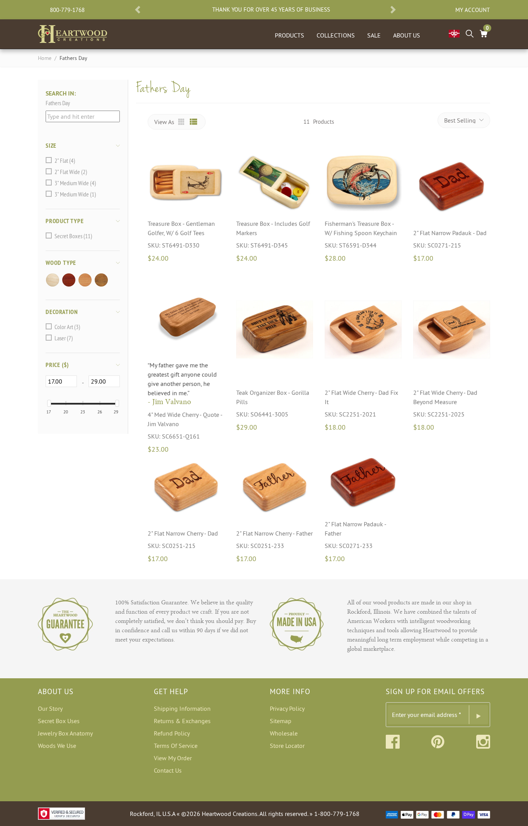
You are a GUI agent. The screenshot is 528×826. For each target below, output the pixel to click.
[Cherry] (86, 280)
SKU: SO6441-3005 (262, 414)
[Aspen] (53, 280)
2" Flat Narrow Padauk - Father (355, 528)
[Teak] (102, 280)
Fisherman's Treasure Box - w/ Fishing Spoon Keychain (361, 228)
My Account (472, 10)
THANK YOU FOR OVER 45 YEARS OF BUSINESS (271, 9)
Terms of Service (176, 745)
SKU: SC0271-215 (437, 245)
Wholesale (284, 733)
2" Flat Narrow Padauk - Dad (450, 233)
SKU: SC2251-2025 (439, 414)
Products (289, 35)
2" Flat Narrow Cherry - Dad (183, 533)
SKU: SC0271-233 (349, 546)
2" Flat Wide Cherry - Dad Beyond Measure (445, 397)
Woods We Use (57, 745)
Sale (374, 35)
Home (44, 58)
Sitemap (280, 721)
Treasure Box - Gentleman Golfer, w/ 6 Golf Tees (181, 228)
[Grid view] (182, 122)
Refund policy (172, 733)
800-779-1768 (67, 10)
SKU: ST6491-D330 (173, 245)
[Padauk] (70, 280)
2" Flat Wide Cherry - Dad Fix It (361, 397)
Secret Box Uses (59, 721)
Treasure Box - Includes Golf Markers (273, 228)
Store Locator (287, 745)
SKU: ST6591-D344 (350, 245)
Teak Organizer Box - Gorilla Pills (272, 397)
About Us (406, 35)
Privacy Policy (287, 708)
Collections (336, 35)
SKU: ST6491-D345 (262, 245)
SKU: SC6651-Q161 (174, 436)
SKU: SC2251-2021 (350, 414)
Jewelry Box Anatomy (65, 733)
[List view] (194, 122)
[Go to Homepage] (72, 32)
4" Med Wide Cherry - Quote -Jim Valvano (185, 419)
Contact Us (168, 770)
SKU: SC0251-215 (172, 546)
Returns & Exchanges (182, 721)
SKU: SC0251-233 (260, 546)
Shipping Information (182, 708)
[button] (137, 9)
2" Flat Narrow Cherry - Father (274, 533)
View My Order (173, 758)
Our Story (50, 708)
